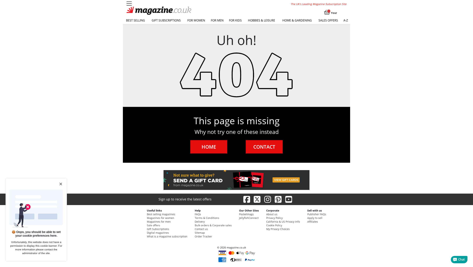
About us (271, 214)
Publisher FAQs (316, 214)
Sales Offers (328, 20)
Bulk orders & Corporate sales (213, 225)
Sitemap (200, 232)
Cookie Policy (274, 225)
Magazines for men (159, 221)
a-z (345, 20)
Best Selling (135, 20)
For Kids (235, 20)
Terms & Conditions (207, 218)
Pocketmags (246, 214)
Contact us (201, 229)
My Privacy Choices (278, 229)
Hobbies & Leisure (261, 20)
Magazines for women (160, 218)
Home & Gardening (297, 20)
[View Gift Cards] (236, 180)
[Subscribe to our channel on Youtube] (288, 199)
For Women (196, 20)
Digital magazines (158, 232)
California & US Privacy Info (283, 221)
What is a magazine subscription (167, 236)
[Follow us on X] (257, 199)
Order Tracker (203, 236)
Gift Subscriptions (166, 20)
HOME (209, 146)
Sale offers (153, 225)
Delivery (200, 221)
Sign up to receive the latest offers (185, 199)
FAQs (198, 214)
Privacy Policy (274, 218)
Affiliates (312, 221)
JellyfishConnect (249, 218)
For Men (217, 20)
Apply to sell (314, 218)
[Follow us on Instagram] (267, 199)
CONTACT (264, 146)
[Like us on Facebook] (246, 199)
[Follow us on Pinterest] (278, 199)
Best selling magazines (161, 214)
